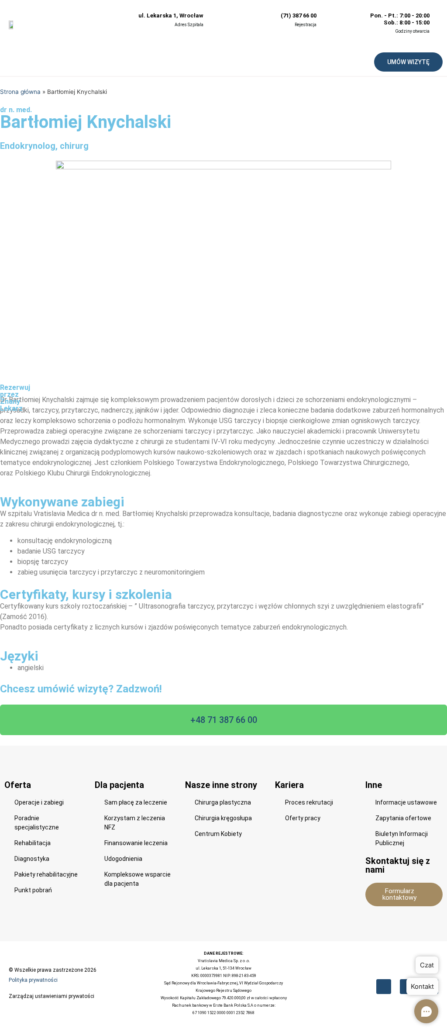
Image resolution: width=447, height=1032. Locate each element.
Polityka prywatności (33, 980)
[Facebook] (383, 986)
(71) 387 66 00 (298, 15)
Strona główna (20, 91)
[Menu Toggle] (186, 62)
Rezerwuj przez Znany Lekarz (15, 398)
